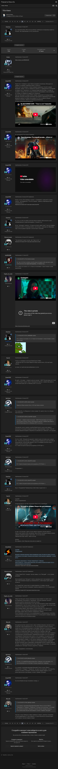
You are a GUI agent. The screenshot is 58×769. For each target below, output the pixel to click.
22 (32, 21)
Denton (8, 27)
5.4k (9, 39)
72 (9, 286)
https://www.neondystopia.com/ (22, 326)
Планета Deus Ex (8, 2)
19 (24, 21)
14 (12, 21)
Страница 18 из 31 (49, 21)
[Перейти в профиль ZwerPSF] (8, 86)
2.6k (9, 93)
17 (19, 21)
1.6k (9, 634)
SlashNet (8, 547)
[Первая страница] (3, 21)
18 (22, 21)
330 (9, 559)
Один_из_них (8, 274)
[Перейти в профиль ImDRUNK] (8, 260)
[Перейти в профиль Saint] (4, 15)
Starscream (8, 237)
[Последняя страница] (43, 21)
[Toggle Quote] (17, 259)
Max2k (8, 622)
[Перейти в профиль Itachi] (8, 363)
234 (9, 370)
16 (17, 21)
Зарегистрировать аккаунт (17, 746)
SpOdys (8, 398)
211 (9, 69)
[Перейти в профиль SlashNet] (8, 552)
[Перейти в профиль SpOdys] (8, 403)
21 (29, 21)
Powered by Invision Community (29, 766)
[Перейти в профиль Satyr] (8, 62)
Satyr (8, 57)
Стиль (28, 763)
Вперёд (39, 21)
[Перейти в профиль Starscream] (8, 242)
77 (9, 410)
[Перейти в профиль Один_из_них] (8, 279)
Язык (23, 763)
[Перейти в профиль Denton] (8, 32)
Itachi (8, 358)
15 (14, 21)
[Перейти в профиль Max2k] (8, 627)
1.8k (9, 249)
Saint (11, 14)
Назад (6, 21)
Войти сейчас (41, 746)
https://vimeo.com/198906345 (22, 60)
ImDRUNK (8, 255)
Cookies (34, 763)
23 (35, 21)
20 (27, 21)
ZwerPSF (8, 81)
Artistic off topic (19, 16)
